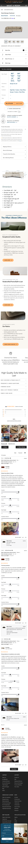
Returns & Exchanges (7, 150)
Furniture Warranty (18, 784)
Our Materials (5, 779)
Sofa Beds (16, 808)
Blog (3, 788)
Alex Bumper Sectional (6, 820)
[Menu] (1, 5)
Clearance (16, 810)
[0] (26, 6)
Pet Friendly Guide (6, 804)
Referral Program (5, 786)
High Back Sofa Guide (6, 808)
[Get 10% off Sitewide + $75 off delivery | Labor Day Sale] (14, 2)
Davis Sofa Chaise (8, 648)
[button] (14, 50)
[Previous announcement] (2, 2)
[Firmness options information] (13, 58)
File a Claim (17, 786)
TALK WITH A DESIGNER (11, 116)
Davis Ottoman (8, 729)
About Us (4, 777)
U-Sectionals (17, 804)
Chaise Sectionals (18, 801)
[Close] (27, 0)
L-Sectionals (17, 802)
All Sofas (16, 797)
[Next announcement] (25, 2)
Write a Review (22, 447)
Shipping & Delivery (7, 146)
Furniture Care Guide (6, 802)
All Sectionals (17, 799)
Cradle (16, 820)
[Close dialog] (26, 824)
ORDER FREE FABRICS (11, 122)
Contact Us (17, 777)
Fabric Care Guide (6, 393)
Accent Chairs (17, 806)
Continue (7, 838)
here (20, 140)
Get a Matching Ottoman (8, 157)
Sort (15, 452)
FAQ (15, 779)
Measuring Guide (5, 801)
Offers (3, 790)
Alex (15, 819)
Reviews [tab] (4, 444)
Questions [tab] (12, 444)
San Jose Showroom (6, 783)
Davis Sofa (7, 560)
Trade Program (5, 784)
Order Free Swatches (6, 797)
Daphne (16, 817)
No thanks (7, 841)
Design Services (5, 799)
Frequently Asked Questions (9, 154)
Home (2, 9)
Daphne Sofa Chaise (6, 817)
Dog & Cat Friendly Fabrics (9, 389)
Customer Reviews (6, 781)
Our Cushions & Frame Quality (10, 380)
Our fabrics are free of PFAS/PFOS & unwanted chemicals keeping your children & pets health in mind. (11, 361)
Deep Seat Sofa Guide (6, 806)
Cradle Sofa (4, 819)
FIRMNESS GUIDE (6, 386)
